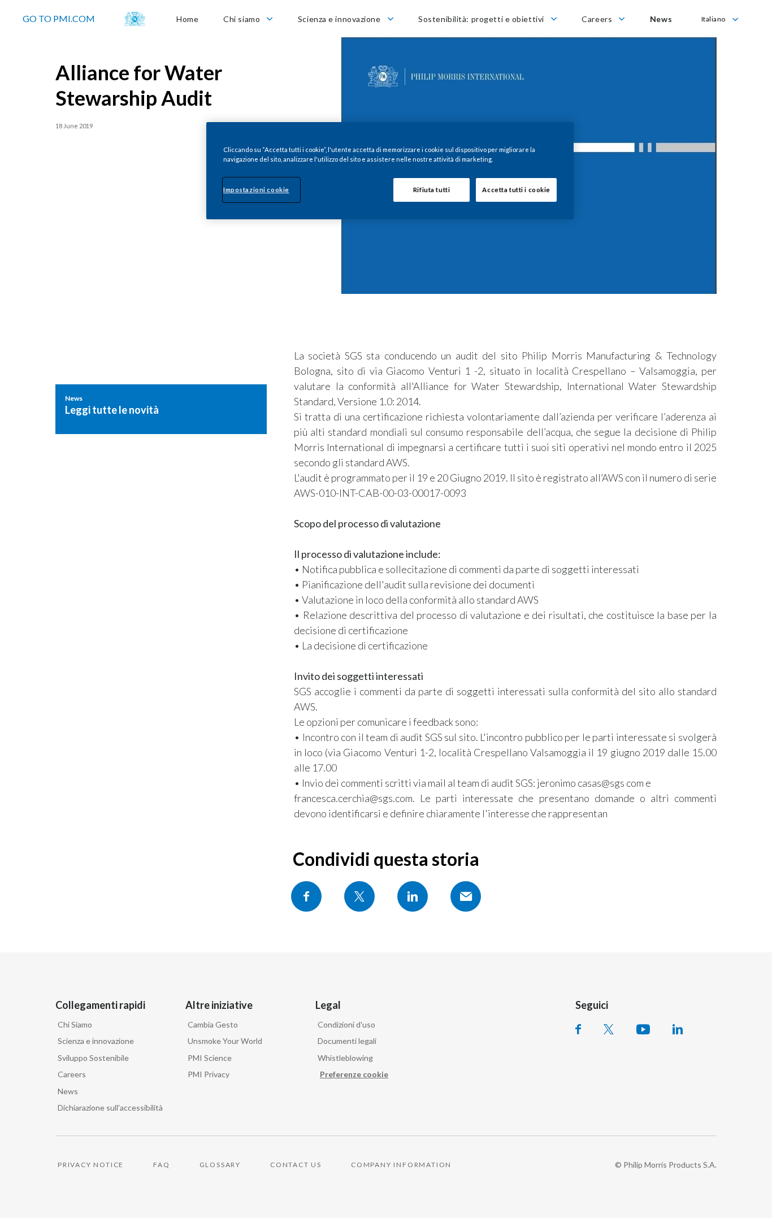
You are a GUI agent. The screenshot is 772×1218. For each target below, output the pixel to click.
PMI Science (210, 1058)
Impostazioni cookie (256, 189)
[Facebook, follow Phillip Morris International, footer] (578, 1029)
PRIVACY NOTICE (91, 1164)
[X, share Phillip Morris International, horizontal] (359, 896)
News (68, 1091)
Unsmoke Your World (225, 1041)
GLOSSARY (220, 1164)
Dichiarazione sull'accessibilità (110, 1107)
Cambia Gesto (213, 1024)
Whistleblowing (345, 1058)
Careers (72, 1074)
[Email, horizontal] (465, 896)
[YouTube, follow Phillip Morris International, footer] (643, 1029)
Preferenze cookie (354, 1074)
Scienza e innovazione (96, 1041)
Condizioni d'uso (346, 1024)
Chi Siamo (75, 1024)
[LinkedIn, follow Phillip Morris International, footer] (678, 1029)
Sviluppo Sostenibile (93, 1058)
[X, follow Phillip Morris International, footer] (609, 1029)
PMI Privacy (208, 1074)
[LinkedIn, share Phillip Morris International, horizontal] (412, 896)
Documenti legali (347, 1041)
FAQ (161, 1164)
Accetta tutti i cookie (516, 189)
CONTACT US (296, 1164)
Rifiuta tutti (431, 189)
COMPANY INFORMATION (401, 1164)
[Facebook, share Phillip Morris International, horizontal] (306, 896)
